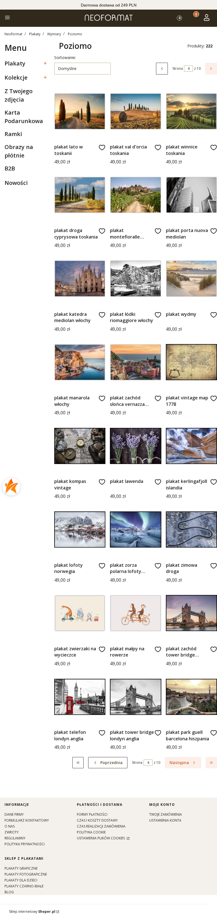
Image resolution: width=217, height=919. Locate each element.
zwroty (12, 832)
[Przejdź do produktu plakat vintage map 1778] (191, 362)
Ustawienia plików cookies (101, 838)
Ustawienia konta (165, 820)
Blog (9, 892)
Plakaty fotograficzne (26, 874)
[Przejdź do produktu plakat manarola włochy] (79, 362)
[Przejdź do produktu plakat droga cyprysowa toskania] (79, 194)
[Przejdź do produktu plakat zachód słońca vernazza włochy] (135, 362)
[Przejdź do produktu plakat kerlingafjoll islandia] (191, 445)
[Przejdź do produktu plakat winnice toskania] (191, 111)
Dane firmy (14, 814)
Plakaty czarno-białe (24, 886)
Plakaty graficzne (21, 868)
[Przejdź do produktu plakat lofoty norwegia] (79, 529)
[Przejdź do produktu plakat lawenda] (135, 445)
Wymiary (54, 34)
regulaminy (15, 838)
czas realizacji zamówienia (101, 826)
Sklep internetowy (32, 911)
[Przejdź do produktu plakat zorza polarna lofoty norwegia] (135, 529)
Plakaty (34, 34)
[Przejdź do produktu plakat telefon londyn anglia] (79, 696)
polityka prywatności (25, 844)
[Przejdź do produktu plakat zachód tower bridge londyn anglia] (191, 613)
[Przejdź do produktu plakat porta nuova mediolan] (191, 194)
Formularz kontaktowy (27, 820)
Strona (177, 68)
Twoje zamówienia (165, 814)
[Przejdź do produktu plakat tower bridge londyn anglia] (135, 696)
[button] (7, 18)
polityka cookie (91, 832)
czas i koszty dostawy (97, 820)
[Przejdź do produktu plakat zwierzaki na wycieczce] (79, 613)
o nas (10, 826)
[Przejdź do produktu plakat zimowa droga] (191, 529)
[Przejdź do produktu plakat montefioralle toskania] (135, 194)
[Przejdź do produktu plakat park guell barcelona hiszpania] (191, 696)
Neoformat (13, 34)
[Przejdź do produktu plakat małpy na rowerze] (135, 613)
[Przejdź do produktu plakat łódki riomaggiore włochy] (135, 278)
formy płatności (92, 814)
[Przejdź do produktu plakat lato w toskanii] (79, 111)
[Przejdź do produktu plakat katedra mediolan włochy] (79, 278)
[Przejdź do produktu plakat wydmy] (191, 278)
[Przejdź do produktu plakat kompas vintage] (79, 445)
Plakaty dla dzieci (21, 880)
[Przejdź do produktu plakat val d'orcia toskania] (135, 111)
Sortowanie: (65, 57)
